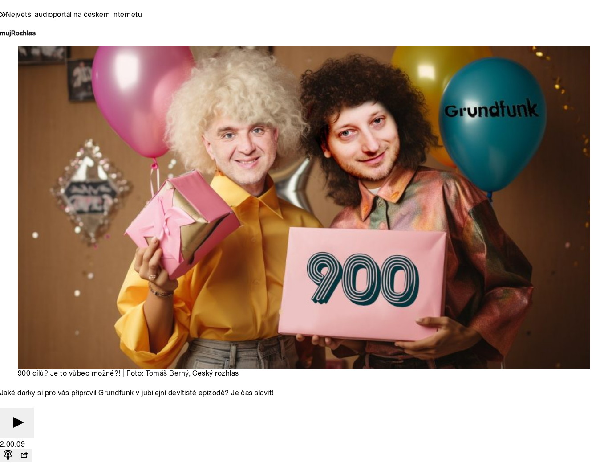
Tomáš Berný (167, 373)
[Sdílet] (24, 455)
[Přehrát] (17, 423)
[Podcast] (8, 455)
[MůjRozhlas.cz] (18, 34)
